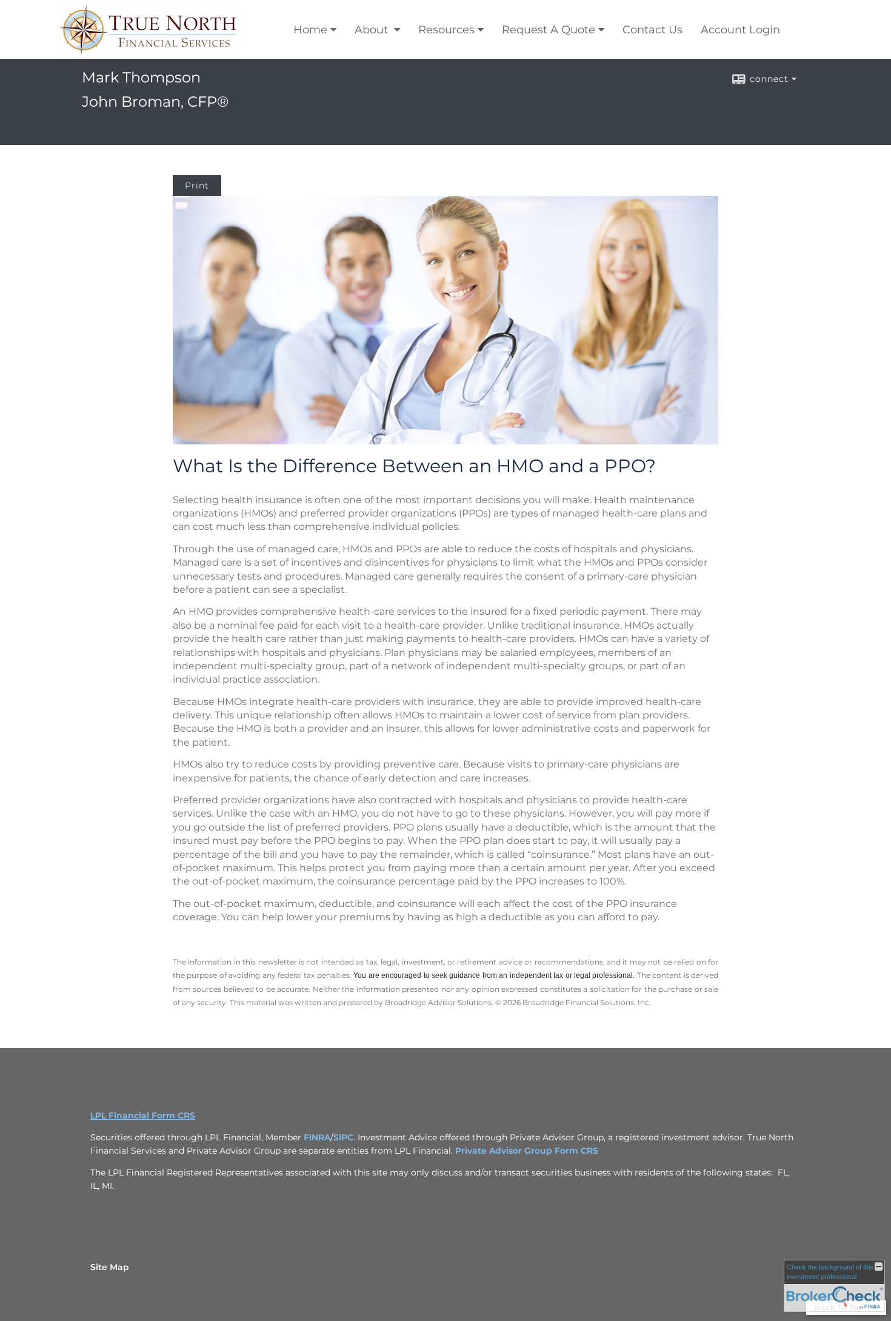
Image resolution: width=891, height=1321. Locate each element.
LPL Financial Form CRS (142, 1115)
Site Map (109, 1267)
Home (310, 29)
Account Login (740, 29)
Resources (446, 29)
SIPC (343, 1137)
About (373, 29)
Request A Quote (548, 29)
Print (197, 185)
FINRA (317, 1137)
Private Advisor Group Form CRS (526, 1150)
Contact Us (652, 29)
